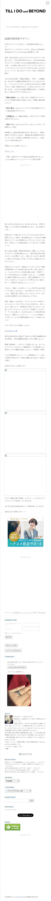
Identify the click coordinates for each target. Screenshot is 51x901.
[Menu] (47, 3)
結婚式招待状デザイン (17, 38)
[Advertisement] (25, 191)
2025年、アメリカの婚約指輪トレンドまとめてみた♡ (20, 762)
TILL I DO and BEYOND (19, 897)
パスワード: (8, 629)
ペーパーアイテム (26, 613)
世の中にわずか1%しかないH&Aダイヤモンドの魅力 (20, 772)
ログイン (9, 637)
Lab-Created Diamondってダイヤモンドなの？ (18, 768)
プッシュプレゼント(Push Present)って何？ (17, 770)
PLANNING (16, 613)
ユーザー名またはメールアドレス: (12, 624)
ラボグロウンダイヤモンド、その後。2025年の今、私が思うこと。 (24, 764)
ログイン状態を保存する (14, 633)
